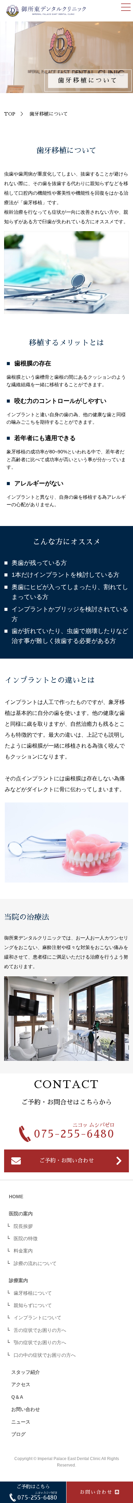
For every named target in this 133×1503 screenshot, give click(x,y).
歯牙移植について (33, 1293)
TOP (9, 113)
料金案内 (23, 1250)
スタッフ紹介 (25, 1372)
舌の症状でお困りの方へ (40, 1330)
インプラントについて (37, 1317)
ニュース (20, 1422)
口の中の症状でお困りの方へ (45, 1355)
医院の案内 (21, 1213)
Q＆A (17, 1397)
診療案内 (18, 1280)
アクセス (20, 1384)
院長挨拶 (23, 1226)
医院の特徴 (26, 1238)
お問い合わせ (96, 1492)
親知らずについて (33, 1305)
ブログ (18, 1434)
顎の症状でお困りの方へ (40, 1342)
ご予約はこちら (36, 1492)
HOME (16, 1196)
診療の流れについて (35, 1263)
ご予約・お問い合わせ (66, 1160)
